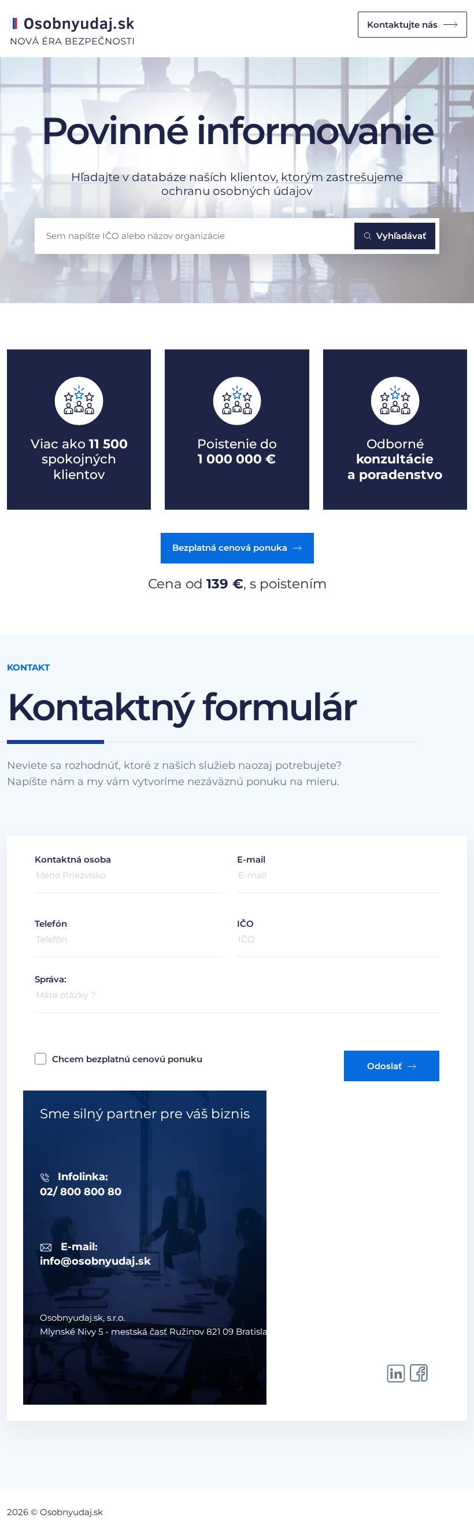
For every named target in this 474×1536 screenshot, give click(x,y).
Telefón (51, 923)
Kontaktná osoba (73, 859)
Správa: (50, 979)
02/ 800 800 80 (80, 1191)
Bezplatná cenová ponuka (229, 547)
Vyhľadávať (401, 235)
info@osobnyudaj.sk (95, 1261)
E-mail (251, 859)
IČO (245, 923)
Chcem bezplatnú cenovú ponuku (127, 1059)
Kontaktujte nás (402, 24)
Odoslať (384, 1065)
